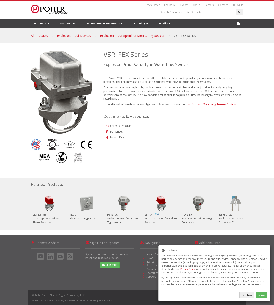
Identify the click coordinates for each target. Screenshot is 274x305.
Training (140, 23)
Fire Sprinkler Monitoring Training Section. (211, 104)
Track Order (152, 5)
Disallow (247, 295)
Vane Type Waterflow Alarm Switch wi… (46, 218)
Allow (261, 295)
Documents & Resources (103, 23)
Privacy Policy (187, 269)
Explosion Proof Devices (74, 35)
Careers (209, 5)
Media (163, 23)
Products (40, 23)
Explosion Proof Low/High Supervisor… (197, 218)
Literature (170, 5)
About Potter (154, 254)
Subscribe (111, 265)
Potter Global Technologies (85, 300)
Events (184, 5)
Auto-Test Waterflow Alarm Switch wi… (161, 218)
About (196, 5)
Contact (223, 5)
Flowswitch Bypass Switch (85, 216)
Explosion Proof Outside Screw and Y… (233, 218)
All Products (39, 35)
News (149, 258)
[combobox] (197, 12)
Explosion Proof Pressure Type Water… (122, 218)
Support (66, 23)
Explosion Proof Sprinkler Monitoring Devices (132, 35)
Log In (239, 5)
